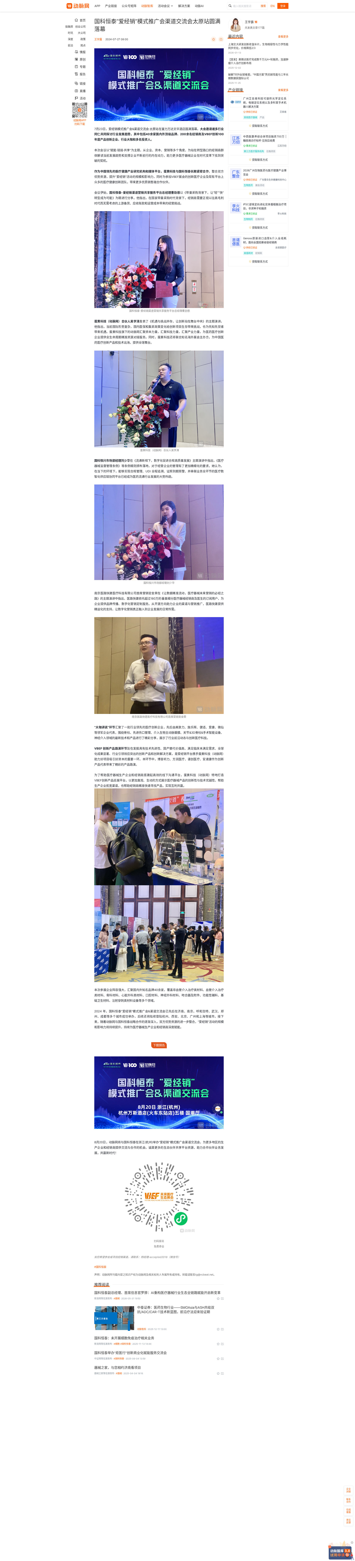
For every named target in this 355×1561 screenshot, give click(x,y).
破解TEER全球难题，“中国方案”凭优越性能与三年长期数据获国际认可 (258, 76)
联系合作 (348, 1500)
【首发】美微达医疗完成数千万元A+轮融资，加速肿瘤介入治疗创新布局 (258, 61)
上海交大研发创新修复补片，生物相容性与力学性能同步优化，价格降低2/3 (258, 46)
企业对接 (348, 1490)
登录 (282, 5)
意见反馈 (348, 1521)
